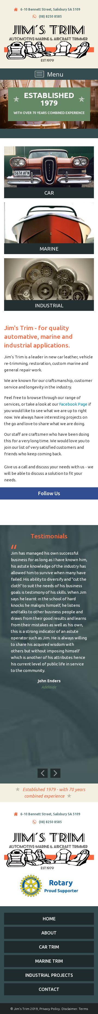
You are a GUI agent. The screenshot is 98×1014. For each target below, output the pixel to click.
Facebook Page (73, 404)
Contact (49, 989)
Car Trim (49, 946)
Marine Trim (49, 961)
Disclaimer (69, 1008)
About (49, 932)
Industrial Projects (49, 975)
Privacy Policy (49, 1008)
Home (49, 918)
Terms (83, 1008)
